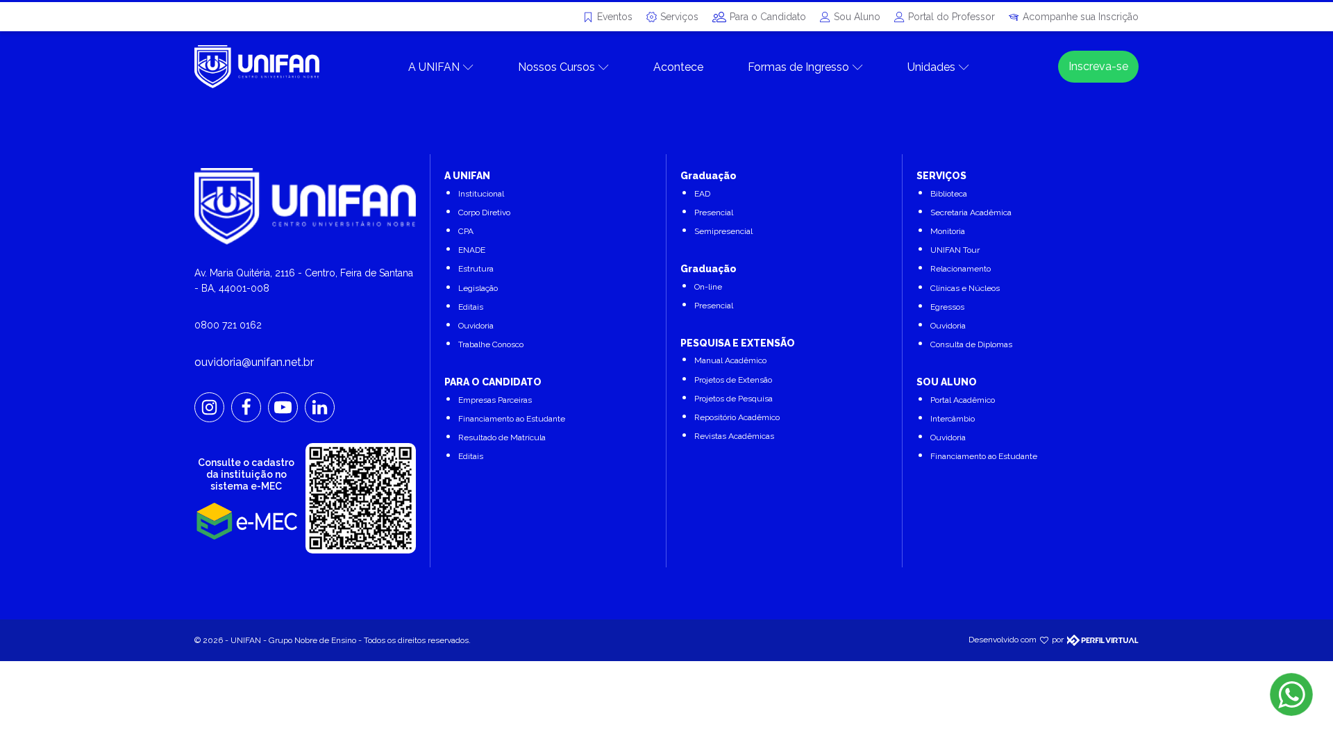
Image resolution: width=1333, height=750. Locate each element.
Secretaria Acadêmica (971, 212)
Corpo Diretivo (484, 212)
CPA (465, 231)
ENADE (471, 250)
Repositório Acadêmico (737, 417)
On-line (708, 287)
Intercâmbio (952, 419)
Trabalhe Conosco (490, 344)
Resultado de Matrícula (502, 437)
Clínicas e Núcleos (965, 288)
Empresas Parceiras (495, 400)
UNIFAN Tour (955, 250)
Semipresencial (723, 231)
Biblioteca (948, 194)
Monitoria (947, 231)
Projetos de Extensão (733, 380)
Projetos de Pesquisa (733, 398)
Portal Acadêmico (962, 400)
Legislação (478, 288)
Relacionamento (960, 269)
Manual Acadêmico (730, 360)
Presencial (713, 212)
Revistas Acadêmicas (734, 436)
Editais (470, 307)
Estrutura (476, 269)
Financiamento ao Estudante (511, 419)
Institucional (481, 194)
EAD (702, 194)
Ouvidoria (476, 326)
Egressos (947, 307)
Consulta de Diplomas (971, 344)
